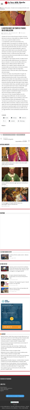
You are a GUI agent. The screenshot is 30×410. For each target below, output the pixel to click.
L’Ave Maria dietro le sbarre (7, 350)
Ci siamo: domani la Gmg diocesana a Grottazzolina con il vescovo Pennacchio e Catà (18, 277)
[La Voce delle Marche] (15, 2)
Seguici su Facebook (5, 379)
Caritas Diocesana (4, 389)
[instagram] (16, 405)
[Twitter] (15, 405)
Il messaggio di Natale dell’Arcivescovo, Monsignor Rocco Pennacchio (12, 203)
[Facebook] (13, 405)
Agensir (3, 334)
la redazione (5, 32)
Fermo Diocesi (3, 387)
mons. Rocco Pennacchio (9, 134)
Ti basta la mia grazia (8, 139)
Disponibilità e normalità (21, 141)
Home (2, 7)
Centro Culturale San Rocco (6, 388)
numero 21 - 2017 (21, 134)
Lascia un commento (7, 33)
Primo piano (7, 7)
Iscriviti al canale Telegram (15, 396)
